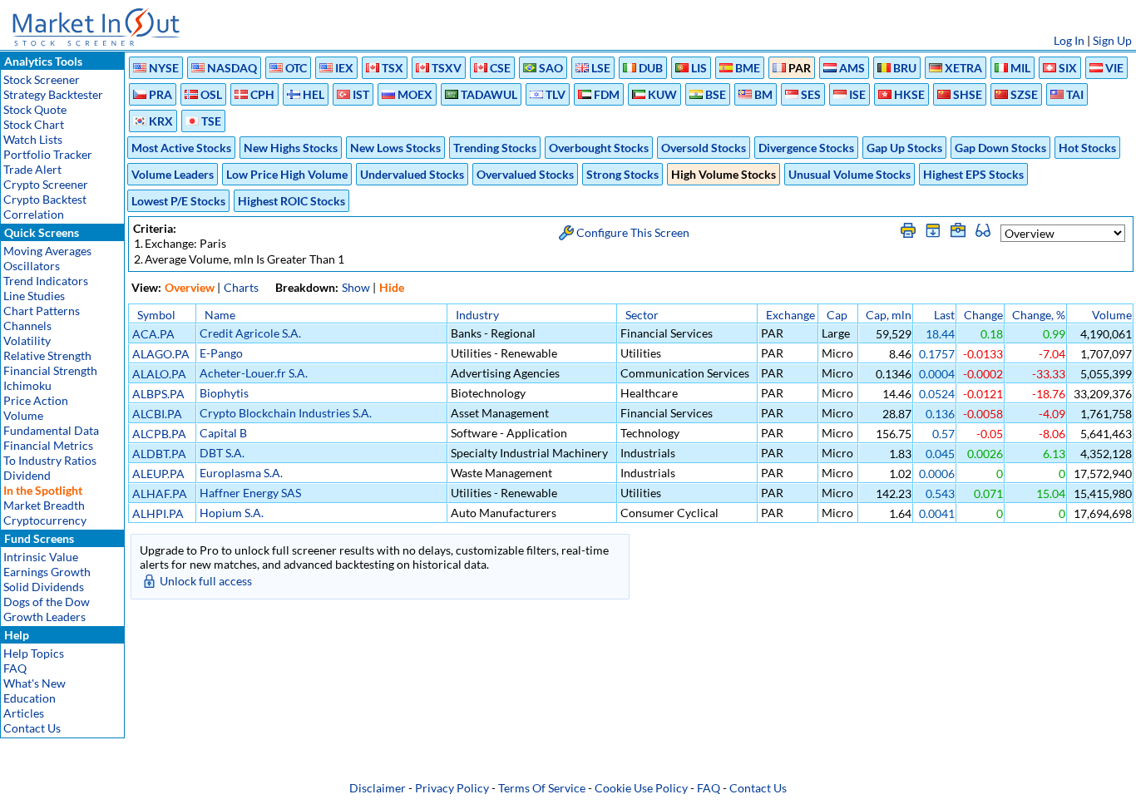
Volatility (27, 340)
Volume (23, 415)
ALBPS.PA (158, 394)
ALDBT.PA (159, 453)
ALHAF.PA (159, 493)
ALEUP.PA (158, 473)
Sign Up (1112, 40)
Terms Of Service (541, 788)
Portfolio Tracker (47, 154)
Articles (23, 713)
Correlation (33, 214)
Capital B (223, 433)
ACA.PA (153, 334)
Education (29, 698)
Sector (642, 315)
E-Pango (221, 353)
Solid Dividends (43, 587)
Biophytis (224, 393)
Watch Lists (32, 139)
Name (220, 315)
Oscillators (31, 266)
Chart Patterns (41, 310)
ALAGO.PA (161, 354)
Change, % (1038, 315)
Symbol (156, 315)
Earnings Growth (47, 572)
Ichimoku (27, 385)
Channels (27, 325)
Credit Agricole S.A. (250, 333)
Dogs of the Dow (46, 601)
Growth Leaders (44, 616)
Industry (477, 315)
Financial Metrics (48, 445)
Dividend (27, 475)
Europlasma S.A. (241, 473)
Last (944, 315)
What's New (34, 683)
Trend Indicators (45, 281)
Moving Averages (47, 251)
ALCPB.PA (159, 434)
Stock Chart (33, 124)
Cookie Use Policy (641, 788)
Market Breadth (44, 505)
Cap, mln (888, 315)
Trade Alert (32, 169)
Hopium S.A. (232, 513)
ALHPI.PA (158, 513)
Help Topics (33, 653)
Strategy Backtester (53, 94)
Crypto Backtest (44, 199)
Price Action (35, 400)
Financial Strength (50, 370)
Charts (241, 287)
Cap (837, 315)
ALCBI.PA (157, 414)
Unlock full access (206, 581)
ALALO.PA (159, 374)
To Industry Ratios (49, 460)
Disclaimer (377, 788)
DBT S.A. (222, 453)
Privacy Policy (452, 788)
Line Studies (34, 296)
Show (356, 287)
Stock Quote (35, 109)
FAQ (15, 668)
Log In (1069, 40)
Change (983, 315)
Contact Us (32, 728)
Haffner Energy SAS (250, 493)
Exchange (790, 315)
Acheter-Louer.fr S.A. (254, 373)
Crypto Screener (45, 184)
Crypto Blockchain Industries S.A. (286, 413)
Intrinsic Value (40, 557)
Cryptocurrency (44, 520)
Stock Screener (41, 79)
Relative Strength (47, 355)
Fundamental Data (51, 430)
